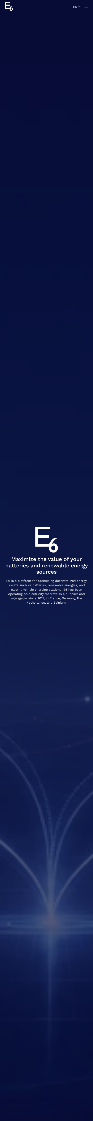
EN (75, 7)
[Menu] (86, 6)
